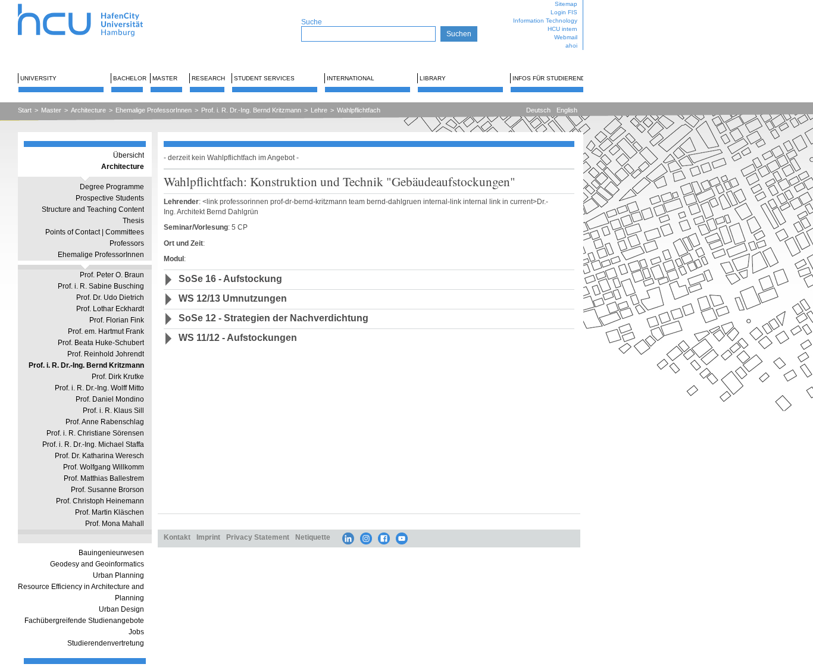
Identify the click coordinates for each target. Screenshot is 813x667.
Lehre (319, 110)
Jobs (136, 632)
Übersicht (128, 155)
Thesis (133, 221)
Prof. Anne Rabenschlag (104, 422)
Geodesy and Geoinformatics (97, 564)
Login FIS (564, 12)
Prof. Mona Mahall (114, 523)
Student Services (264, 78)
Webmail (565, 37)
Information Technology (545, 20)
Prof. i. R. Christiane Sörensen (95, 433)
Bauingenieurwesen (111, 553)
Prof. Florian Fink (116, 320)
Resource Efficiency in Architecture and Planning (81, 592)
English (566, 110)
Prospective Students (110, 198)
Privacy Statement (257, 537)
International (350, 78)
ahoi (571, 45)
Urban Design (121, 609)
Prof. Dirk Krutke (118, 376)
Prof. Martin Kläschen (109, 512)
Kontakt (177, 537)
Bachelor (129, 78)
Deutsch (538, 110)
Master (164, 78)
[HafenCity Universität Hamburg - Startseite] (91, 4)
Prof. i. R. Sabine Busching (101, 286)
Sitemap (566, 4)
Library (433, 78)
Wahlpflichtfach (358, 110)
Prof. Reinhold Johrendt (105, 354)
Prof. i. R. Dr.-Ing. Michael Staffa (93, 444)
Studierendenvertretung (105, 643)
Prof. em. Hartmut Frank (106, 331)
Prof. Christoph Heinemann (100, 501)
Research (208, 78)
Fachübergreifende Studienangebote (84, 620)
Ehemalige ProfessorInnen (153, 110)
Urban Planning (118, 575)
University (38, 78)
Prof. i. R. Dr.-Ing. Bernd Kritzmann (251, 110)
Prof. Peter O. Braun (112, 275)
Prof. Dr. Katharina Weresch (99, 456)
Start (25, 110)
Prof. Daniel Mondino (110, 399)
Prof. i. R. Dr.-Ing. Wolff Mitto (99, 388)
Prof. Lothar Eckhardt (110, 309)
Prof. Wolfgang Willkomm (103, 467)
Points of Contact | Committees (94, 232)
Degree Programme (112, 187)
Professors (127, 243)
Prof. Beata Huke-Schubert (101, 343)
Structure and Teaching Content (93, 209)
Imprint (208, 537)
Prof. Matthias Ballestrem (104, 478)
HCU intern (562, 29)
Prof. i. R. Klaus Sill (113, 410)
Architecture (88, 110)
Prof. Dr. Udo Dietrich (110, 297)
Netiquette (312, 537)
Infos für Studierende (550, 78)
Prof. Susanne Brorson (107, 490)
